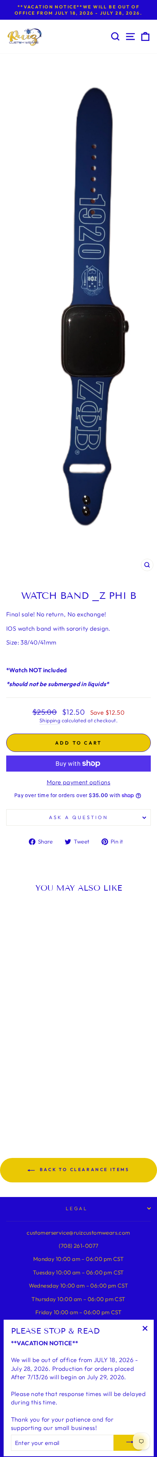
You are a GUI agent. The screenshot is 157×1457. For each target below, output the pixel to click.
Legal (77, 1208)
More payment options (78, 782)
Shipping (49, 720)
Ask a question (78, 817)
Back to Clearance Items (83, 1169)
